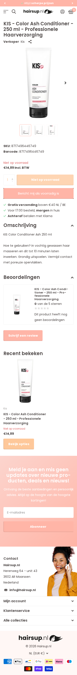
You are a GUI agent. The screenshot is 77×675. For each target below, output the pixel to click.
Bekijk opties (18, 444)
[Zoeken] (14, 12)
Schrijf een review (23, 335)
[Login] (62, 11)
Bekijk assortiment (5, 12)
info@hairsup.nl (22, 590)
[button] (4, 3)
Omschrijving (20, 225)
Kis (23, 42)
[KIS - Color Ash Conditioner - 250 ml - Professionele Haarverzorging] (25, 381)
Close (38, 601)
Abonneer (38, 526)
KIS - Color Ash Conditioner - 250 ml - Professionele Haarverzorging (24, 419)
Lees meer (56, 3)
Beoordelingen (21, 277)
